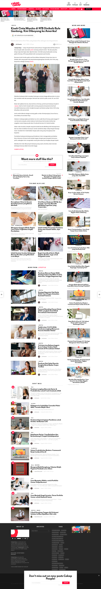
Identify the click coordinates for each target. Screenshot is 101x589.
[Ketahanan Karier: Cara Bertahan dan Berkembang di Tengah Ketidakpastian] (20, 438)
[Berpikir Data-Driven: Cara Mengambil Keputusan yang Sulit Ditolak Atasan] (19, 13)
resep (61, 567)
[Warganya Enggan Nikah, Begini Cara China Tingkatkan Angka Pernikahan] (23, 219)
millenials (61, 557)
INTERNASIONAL (19, 199)
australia (64, 530)
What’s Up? (64, 9)
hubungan (55, 546)
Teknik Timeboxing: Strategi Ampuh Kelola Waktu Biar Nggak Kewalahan (78, 361)
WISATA (38, 510)
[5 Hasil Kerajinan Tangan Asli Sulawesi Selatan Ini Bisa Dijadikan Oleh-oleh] (20, 514)
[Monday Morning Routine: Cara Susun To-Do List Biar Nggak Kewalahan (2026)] (78, 372)
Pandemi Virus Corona (58, 563)
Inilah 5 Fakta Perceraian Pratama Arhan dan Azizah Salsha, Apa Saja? (50, 229)
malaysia (55, 557)
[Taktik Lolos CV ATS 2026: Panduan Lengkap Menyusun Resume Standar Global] (23, 332)
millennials (61, 559)
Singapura (55, 569)
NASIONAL (37, 465)
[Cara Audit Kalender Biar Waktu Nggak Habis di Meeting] (78, 203)
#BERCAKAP (72, 9)
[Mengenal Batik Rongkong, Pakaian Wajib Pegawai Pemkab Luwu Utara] (20, 469)
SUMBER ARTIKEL (19, 149)
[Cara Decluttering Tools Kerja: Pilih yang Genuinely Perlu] (78, 240)
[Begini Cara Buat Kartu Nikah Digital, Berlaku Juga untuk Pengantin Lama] (50, 244)
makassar (61, 555)
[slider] (19, 538)
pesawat (62, 565)
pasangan (55, 565)
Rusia (66, 567)
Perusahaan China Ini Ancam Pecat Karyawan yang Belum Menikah (21, 203)
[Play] (12, 538)
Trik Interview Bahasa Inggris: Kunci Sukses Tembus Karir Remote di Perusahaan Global (49, 347)
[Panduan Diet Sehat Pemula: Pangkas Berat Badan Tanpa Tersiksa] (23, 368)
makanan (55, 555)
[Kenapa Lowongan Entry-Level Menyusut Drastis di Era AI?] (78, 130)
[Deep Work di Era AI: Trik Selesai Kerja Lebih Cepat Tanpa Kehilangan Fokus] (78, 313)
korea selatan (56, 553)
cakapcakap (55, 534)
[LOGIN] (82, 9)
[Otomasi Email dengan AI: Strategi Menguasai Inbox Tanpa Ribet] (78, 333)
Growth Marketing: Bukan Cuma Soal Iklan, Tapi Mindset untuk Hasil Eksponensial (78, 81)
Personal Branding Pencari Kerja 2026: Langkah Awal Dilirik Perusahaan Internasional (49, 311)
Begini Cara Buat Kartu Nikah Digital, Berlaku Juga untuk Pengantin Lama (48, 254)
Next (100, 16)
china (63, 542)
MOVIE (21, 250)
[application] (20, 535)
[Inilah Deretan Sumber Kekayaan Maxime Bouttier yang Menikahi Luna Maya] (23, 244)
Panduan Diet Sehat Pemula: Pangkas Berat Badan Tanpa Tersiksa (48, 365)
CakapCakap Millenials (58, 536)
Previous (0, 16)
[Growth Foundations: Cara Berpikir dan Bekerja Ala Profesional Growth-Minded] (46, 13)
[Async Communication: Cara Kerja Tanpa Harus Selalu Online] (78, 221)
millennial (55, 559)
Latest (69, 5)
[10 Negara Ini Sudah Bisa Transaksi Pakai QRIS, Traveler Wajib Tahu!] (20, 408)
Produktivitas (34, 448)
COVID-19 (55, 544)
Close (99, 575)
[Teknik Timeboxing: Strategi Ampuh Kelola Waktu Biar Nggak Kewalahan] (78, 352)
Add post (88, 9)
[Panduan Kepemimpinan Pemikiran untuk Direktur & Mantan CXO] (20, 423)
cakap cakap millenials (58, 538)
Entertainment (22, 9)
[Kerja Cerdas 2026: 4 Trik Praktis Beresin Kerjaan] (78, 185)
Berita (13, 9)
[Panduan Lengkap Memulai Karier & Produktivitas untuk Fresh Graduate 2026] (20, 392)
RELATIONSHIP (47, 250)
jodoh (31, 50)
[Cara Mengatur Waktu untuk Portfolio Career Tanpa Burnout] (20, 484)
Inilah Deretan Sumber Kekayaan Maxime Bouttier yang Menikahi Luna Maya (23, 254)
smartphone (62, 569)
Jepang (16, 106)
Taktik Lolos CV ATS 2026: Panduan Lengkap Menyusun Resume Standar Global (48, 329)
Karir (32, 387)
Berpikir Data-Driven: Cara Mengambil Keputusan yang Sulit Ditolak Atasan (19, 19)
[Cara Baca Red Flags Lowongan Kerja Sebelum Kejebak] (78, 148)
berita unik (63, 532)
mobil (67, 559)
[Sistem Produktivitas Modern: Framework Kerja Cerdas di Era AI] (20, 453)
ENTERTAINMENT (42, 225)
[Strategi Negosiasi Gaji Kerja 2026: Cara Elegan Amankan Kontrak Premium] (23, 297)
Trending (86, 5)
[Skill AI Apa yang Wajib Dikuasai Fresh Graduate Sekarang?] (78, 111)
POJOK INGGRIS (54, 9)
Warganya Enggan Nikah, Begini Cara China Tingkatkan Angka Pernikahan (23, 229)
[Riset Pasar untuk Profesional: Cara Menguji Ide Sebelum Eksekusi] (6, 13)
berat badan (56, 532)
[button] (20, 534)
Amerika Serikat (56, 530)
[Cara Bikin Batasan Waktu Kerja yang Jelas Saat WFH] (78, 166)
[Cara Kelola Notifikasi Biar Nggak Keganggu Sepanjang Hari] (78, 258)
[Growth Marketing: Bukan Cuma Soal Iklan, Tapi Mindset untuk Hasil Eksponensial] (33, 13)
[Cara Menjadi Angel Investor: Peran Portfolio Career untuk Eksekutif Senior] (20, 499)
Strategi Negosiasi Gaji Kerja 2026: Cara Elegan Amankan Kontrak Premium (48, 294)
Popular (75, 5)
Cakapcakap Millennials (58, 540)
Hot (80, 5)
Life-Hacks (45, 9)
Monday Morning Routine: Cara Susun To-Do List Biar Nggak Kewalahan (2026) (79, 381)
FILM (61, 544)
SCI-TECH (38, 9)
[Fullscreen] (27, 538)
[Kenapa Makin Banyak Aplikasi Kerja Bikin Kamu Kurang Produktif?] (78, 277)
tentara (31, 61)
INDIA (61, 546)
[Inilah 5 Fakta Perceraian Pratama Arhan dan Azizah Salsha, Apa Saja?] (50, 219)
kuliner (62, 553)
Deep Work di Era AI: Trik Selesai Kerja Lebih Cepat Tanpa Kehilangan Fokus (78, 323)
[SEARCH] (79, 9)
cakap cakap (64, 534)
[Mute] (25, 538)
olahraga (55, 561)
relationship (55, 567)
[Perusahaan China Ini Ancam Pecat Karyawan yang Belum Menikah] (23, 193)
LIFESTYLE (31, 9)
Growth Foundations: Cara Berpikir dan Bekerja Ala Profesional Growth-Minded (79, 101)
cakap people (56, 542)
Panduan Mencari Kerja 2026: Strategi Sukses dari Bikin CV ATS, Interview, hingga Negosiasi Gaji (50, 274)
